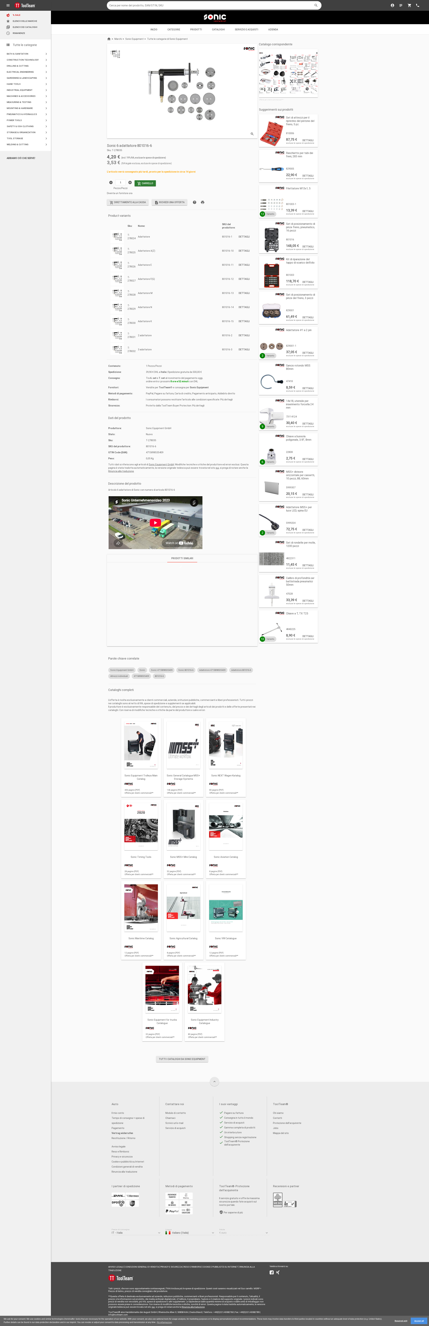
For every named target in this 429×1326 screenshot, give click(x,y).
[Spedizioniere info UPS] (132, 1206)
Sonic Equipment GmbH (161, 464)
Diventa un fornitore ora (119, 193)
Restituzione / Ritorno (123, 1138)
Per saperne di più (233, 1212)
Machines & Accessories (27, 96)
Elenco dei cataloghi (21, 27)
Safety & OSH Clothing (27, 126)
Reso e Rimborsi (120, 1151)
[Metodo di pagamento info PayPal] (172, 1213)
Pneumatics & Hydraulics (27, 114)
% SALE (13, 15)
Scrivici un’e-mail (174, 1123)
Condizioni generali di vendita (127, 1166)
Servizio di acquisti (175, 1128)
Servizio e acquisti (246, 29)
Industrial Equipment (27, 90)
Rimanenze (15, 33)
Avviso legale (119, 1146)
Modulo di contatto (175, 1113)
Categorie (173, 29)
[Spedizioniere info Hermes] (132, 1198)
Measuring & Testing (27, 102)
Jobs (275, 1128)
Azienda (273, 29)
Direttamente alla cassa (128, 203)
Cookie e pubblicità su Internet (128, 1161)
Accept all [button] (419, 1321)
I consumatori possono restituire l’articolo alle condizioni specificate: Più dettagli (189, 399)
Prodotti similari (182, 558)
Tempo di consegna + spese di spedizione (128, 1120)
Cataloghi (218, 29)
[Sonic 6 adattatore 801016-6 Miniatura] (115, 54)
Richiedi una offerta (170, 203)
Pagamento (118, 1128)
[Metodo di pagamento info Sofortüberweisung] (186, 1198)
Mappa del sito (281, 1133)
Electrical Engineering (27, 72)
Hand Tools (27, 84)
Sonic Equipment (199, 387)
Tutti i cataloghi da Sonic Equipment (182, 1059)
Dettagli (244, 236)
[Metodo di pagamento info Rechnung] (172, 1206)
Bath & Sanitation (27, 54)
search (316, 5)
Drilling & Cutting (27, 66)
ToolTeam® (165, 387)
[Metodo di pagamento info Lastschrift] (186, 1206)
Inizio (153, 29)
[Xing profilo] (278, 1273)
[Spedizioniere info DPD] (118, 1206)
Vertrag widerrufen (122, 1133)
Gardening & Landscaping (27, 78)
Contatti (277, 1118)
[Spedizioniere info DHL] (118, 1198)
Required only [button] (401, 1321)
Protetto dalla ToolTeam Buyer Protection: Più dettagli (175, 405)
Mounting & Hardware (27, 108)
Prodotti (196, 29)
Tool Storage (27, 138)
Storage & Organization (27, 132)
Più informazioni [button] (164, 1322)
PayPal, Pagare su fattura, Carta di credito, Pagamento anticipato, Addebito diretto (190, 393)
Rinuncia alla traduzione (121, 471)
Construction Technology (27, 60)
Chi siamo (278, 1113)
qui (217, 468)
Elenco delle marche (21, 21)
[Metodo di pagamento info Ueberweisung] (172, 1198)
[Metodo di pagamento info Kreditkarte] (186, 1213)
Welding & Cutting (27, 145)
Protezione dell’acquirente (287, 1123)
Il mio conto (118, 1113)
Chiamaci (170, 1118)
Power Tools (27, 120)
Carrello (145, 184)
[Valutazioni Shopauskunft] (290, 1206)
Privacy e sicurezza (122, 1156)
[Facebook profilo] (272, 1273)
